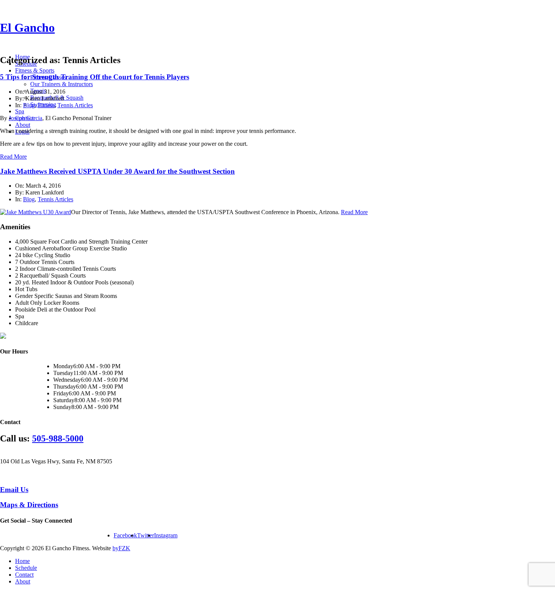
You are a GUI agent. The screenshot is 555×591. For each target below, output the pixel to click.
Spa (19, 111)
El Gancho (27, 27)
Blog (29, 105)
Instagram (165, 535)
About (22, 125)
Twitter (145, 535)
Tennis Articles (75, 105)
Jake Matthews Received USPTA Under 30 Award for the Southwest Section (117, 171)
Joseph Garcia (25, 118)
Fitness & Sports (34, 70)
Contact (24, 574)
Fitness (46, 105)
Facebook (125, 535)
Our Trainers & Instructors (61, 84)
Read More (13, 156)
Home (22, 561)
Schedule (26, 568)
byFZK (121, 548)
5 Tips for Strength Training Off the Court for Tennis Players (94, 77)
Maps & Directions (29, 505)
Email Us (14, 490)
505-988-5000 (57, 438)
